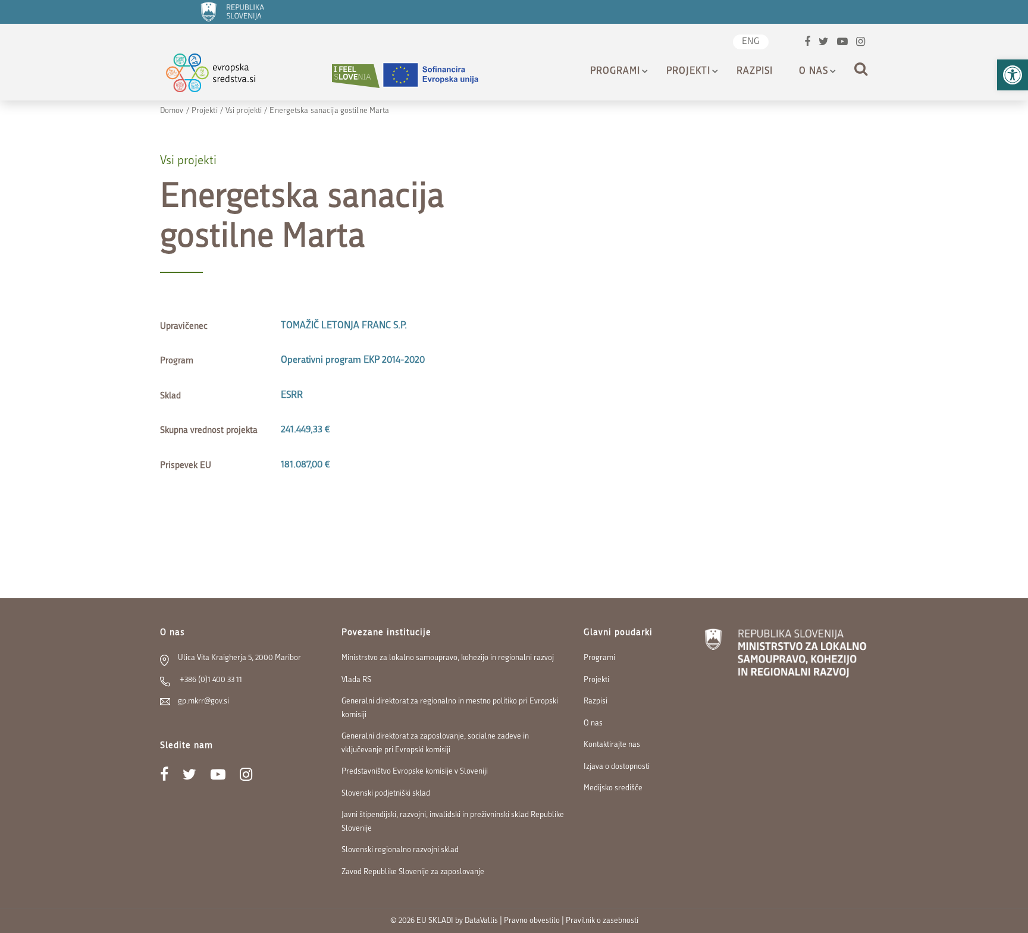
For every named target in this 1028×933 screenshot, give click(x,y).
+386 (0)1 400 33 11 (210, 680)
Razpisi (754, 71)
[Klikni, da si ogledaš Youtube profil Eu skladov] (842, 43)
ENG (751, 41)
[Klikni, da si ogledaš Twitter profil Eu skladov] (824, 43)
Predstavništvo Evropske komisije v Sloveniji (414, 771)
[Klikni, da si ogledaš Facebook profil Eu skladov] (807, 43)
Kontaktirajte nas (612, 745)
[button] (1012, 74)
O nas (813, 71)
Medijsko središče (613, 788)
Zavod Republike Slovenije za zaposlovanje (412, 872)
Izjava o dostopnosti (617, 767)
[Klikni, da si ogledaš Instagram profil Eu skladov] (860, 43)
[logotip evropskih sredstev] (221, 75)
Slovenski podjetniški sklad (385, 793)
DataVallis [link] (481, 921)
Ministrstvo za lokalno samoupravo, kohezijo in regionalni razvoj (447, 658)
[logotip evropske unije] (438, 75)
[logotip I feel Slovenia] (356, 75)
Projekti (688, 71)
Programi (615, 71)
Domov (172, 111)
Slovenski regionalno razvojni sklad (400, 850)
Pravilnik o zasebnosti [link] (602, 921)
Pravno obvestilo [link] (532, 921)
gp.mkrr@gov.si (203, 701)
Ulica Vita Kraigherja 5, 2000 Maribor (239, 658)
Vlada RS (356, 680)
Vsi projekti (243, 111)
